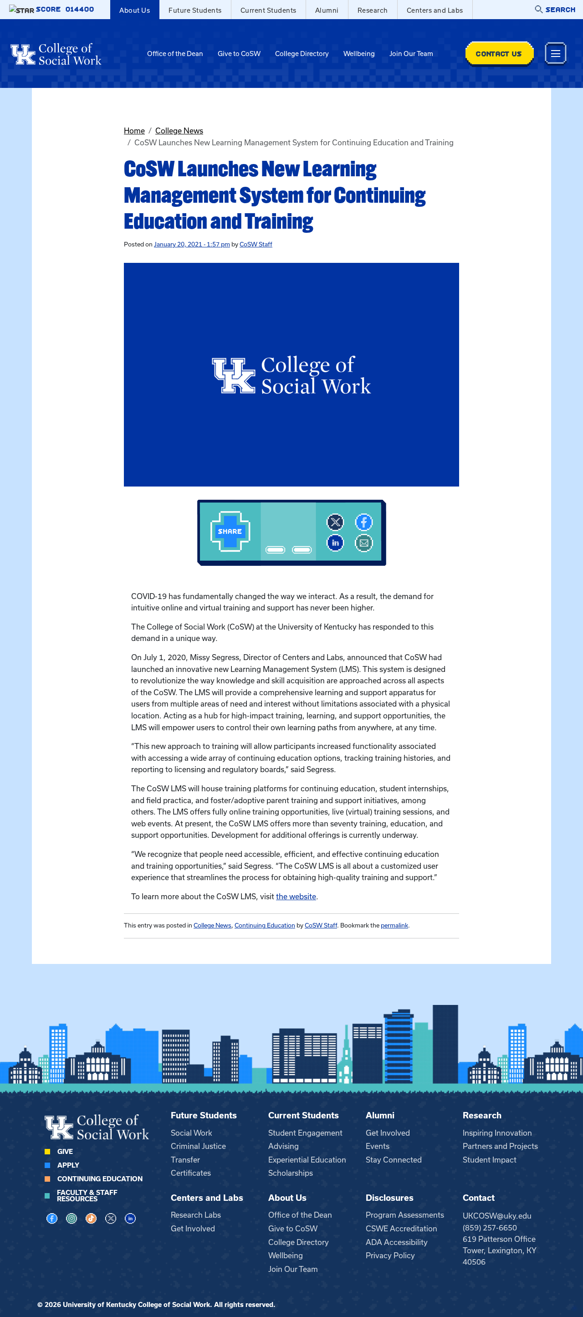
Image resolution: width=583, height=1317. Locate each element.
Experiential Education (307, 1160)
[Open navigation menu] (555, 53)
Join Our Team (411, 53)
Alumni (327, 10)
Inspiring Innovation (497, 1133)
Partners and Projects (500, 1146)
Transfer (185, 1160)
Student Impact (490, 1160)
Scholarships (290, 1173)
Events (377, 1146)
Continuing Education (265, 925)
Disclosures (390, 1198)
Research (373, 10)
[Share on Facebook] (364, 522)
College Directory (302, 53)
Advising (283, 1146)
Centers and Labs (435, 10)
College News (179, 131)
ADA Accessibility (397, 1242)
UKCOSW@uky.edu (497, 1216)
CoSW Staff (256, 244)
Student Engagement (305, 1133)
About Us (134, 10)
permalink (394, 925)
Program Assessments (405, 1215)
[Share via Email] (364, 543)
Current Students (268, 10)
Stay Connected (394, 1160)
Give (65, 1151)
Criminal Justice (198, 1146)
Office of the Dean (175, 53)
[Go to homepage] (56, 53)
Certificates (191, 1173)
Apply (68, 1165)
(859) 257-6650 (490, 1228)
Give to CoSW (239, 53)
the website (296, 896)
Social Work (191, 1133)
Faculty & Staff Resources (87, 1195)
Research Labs (196, 1215)
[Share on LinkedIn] (335, 543)
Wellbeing (359, 53)
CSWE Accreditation (401, 1229)
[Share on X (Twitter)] (335, 522)
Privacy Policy (390, 1255)
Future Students (195, 10)
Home (134, 131)
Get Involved (388, 1133)
